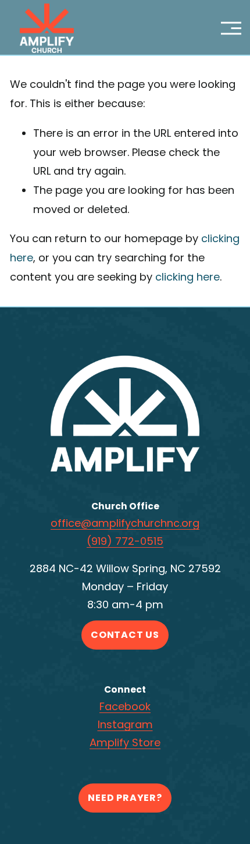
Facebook (125, 706)
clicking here (187, 276)
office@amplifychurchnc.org (125, 523)
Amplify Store (125, 742)
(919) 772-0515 (125, 541)
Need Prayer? (125, 797)
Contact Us (125, 634)
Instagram (125, 724)
